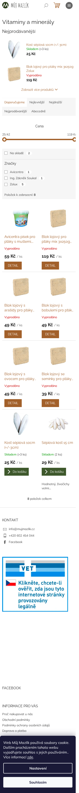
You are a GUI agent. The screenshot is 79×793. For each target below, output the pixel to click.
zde (30, 757)
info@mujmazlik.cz (22, 529)
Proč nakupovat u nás (17, 714)
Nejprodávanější (15, 111)
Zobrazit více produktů (37, 89)
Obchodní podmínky (16, 720)
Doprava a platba (14, 731)
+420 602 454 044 (21, 536)
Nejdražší (55, 102)
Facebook (15, 542)
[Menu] (69, 5)
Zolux (16, 184)
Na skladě (20, 153)
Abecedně (38, 111)
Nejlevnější (36, 102)
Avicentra (19, 172)
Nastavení (38, 768)
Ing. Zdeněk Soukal (26, 178)
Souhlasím (38, 782)
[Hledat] (46, 5)
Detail (13, 265)
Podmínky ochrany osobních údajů (26, 725)
